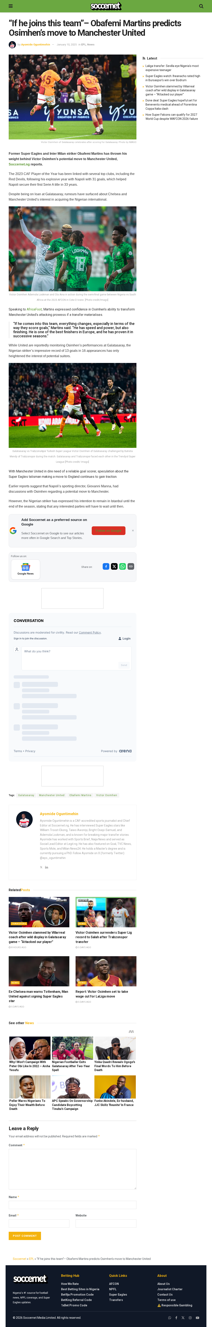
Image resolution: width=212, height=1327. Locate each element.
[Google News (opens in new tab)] (25, 569)
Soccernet (19, 1258)
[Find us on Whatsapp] (169, 1317)
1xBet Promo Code (74, 1305)
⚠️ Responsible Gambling (174, 1305)
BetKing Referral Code (76, 1300)
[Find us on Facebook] (176, 1317)
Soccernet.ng (19, 164)
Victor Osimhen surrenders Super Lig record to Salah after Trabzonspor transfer (104, 937)
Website (81, 1215)
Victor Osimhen (106, 795)
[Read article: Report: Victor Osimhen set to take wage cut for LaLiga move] (106, 971)
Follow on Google (108, 531)
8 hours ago (18, 947)
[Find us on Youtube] (197, 1317)
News (90, 44)
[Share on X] (114, 566)
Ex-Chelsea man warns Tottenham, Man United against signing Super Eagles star (38, 996)
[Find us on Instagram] (190, 1317)
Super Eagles (118, 1294)
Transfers (19, 923)
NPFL (113, 1289)
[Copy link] (131, 566)
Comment (17, 1145)
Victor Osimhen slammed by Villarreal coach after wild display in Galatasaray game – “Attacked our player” (37, 937)
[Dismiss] (133, 530)
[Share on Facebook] (106, 566)
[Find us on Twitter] (183, 1317)
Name (14, 1197)
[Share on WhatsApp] (122, 566)
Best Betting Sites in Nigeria (80, 1289)
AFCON (114, 1283)
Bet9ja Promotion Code (77, 1294)
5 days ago (84, 947)
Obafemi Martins (80, 795)
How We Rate (70, 1283)
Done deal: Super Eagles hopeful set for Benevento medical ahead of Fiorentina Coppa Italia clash (171, 104)
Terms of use (166, 1300)
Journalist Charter (170, 1289)
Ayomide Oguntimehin (35, 44)
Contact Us (165, 1294)
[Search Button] (201, 6)
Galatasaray (26, 795)
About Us (163, 1283)
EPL (83, 44)
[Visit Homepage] (106, 6)
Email (14, 1215)
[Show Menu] (11, 6)
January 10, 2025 (67, 44)
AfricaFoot (34, 309)
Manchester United (52, 795)
